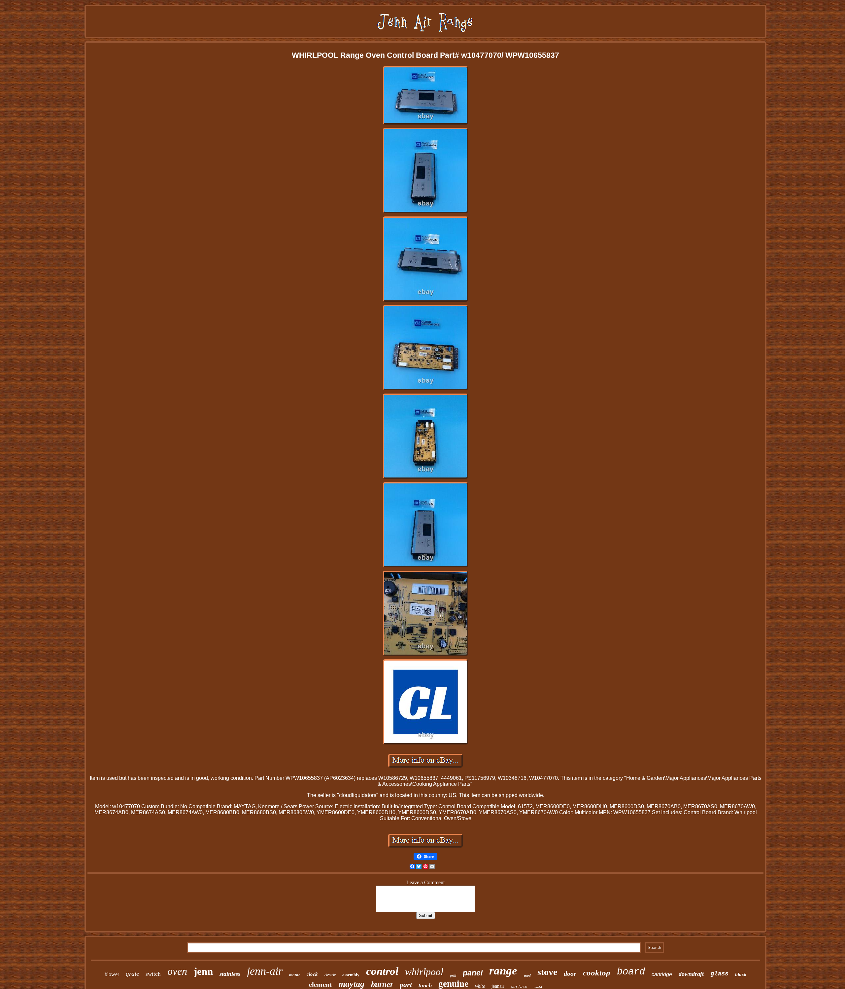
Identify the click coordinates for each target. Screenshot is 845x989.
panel (473, 973)
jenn (203, 971)
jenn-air (265, 971)
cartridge (662, 974)
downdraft (691, 973)
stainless (230, 973)
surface (519, 986)
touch (425, 985)
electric (330, 974)
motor (294, 974)
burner (382, 984)
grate (132, 973)
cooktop (596, 972)
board (631, 972)
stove (547, 972)
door (570, 973)
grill (453, 975)
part (406, 984)
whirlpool (424, 971)
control (382, 971)
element (320, 985)
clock (312, 973)
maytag (351, 984)
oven (177, 971)
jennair (497, 986)
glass (719, 973)
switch (153, 974)
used (527, 975)
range (503, 970)
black (741, 974)
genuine (453, 984)
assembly (350, 974)
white (480, 986)
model (538, 987)
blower (112, 974)
